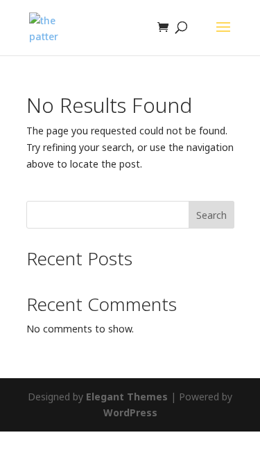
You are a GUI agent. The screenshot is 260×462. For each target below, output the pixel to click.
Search (211, 215)
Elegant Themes (127, 396)
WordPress (130, 412)
